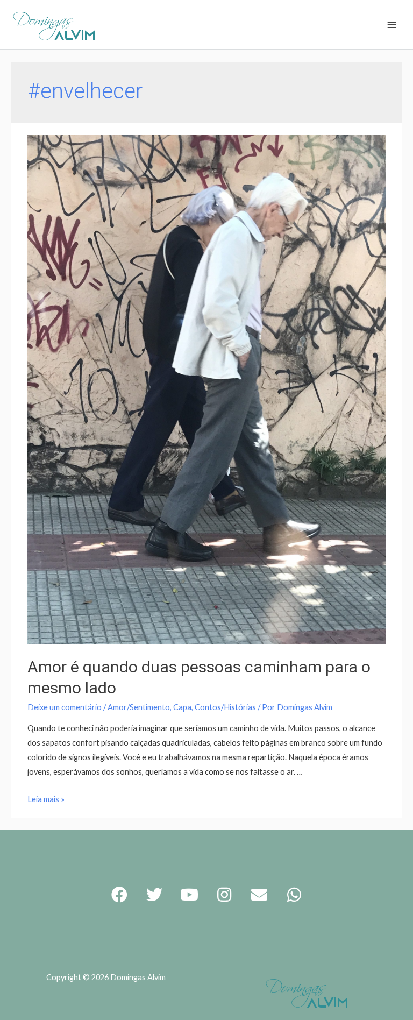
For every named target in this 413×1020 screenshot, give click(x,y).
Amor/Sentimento (139, 707)
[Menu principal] (391, 25)
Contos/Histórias (225, 707)
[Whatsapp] (294, 895)
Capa (182, 707)
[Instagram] (224, 895)
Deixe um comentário (64, 707)
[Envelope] (259, 895)
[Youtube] (189, 895)
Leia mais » (46, 799)
